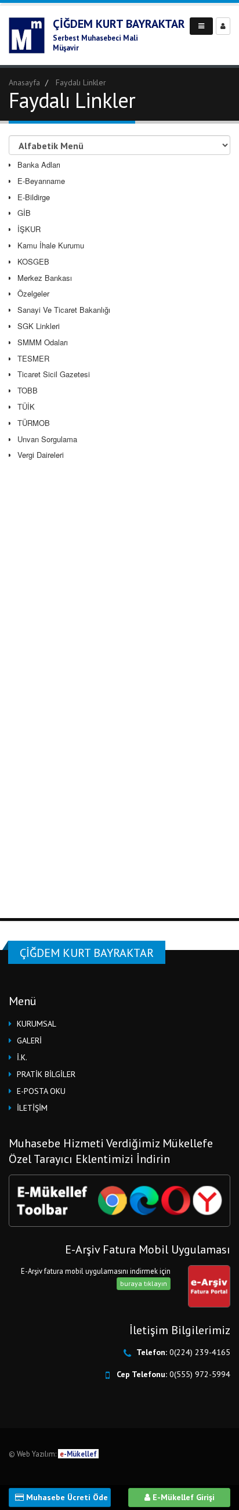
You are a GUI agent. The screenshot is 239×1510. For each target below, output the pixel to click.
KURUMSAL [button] (36, 1023)
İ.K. (22, 1057)
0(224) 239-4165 (199, 1352)
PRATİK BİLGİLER (46, 1074)
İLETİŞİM (32, 1108)
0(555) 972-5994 (199, 1374)
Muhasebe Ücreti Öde (66, 1497)
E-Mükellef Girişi (182, 1497)
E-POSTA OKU (41, 1091)
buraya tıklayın (143, 1283)
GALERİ (29, 1040)
